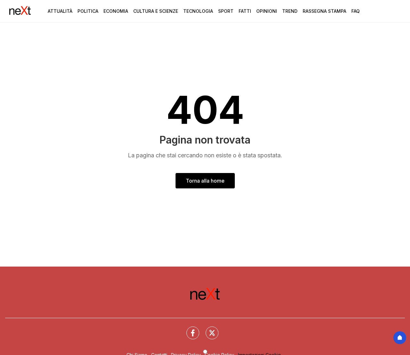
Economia (115, 11)
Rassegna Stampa (324, 11)
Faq (355, 11)
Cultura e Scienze (155, 11)
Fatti (245, 11)
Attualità (60, 11)
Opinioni (266, 11)
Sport (226, 11)
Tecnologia (198, 11)
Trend (290, 11)
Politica (88, 11)
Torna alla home (205, 181)
